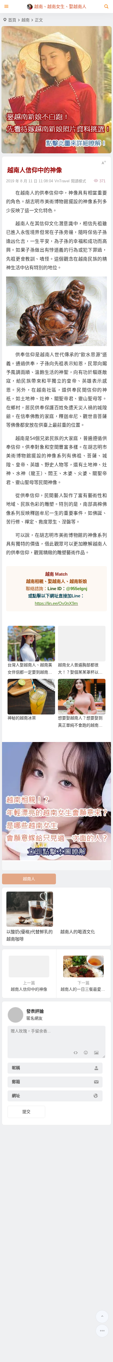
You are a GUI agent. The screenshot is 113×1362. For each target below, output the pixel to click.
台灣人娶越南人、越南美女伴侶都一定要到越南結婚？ (30, 672)
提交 (26, 1111)
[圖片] (96, 1053)
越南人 (29, 879)
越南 (25, 20)
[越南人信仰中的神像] (56, 311)
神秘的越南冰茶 (22, 718)
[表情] (86, 1053)
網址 (16, 1096)
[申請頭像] (99, 1013)
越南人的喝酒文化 (77, 931)
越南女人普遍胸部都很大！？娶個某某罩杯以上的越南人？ (80, 672)
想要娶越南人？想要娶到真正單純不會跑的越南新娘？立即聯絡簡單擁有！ (80, 725)
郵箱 (16, 1082)
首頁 (12, 20)
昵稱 (16, 1068)
